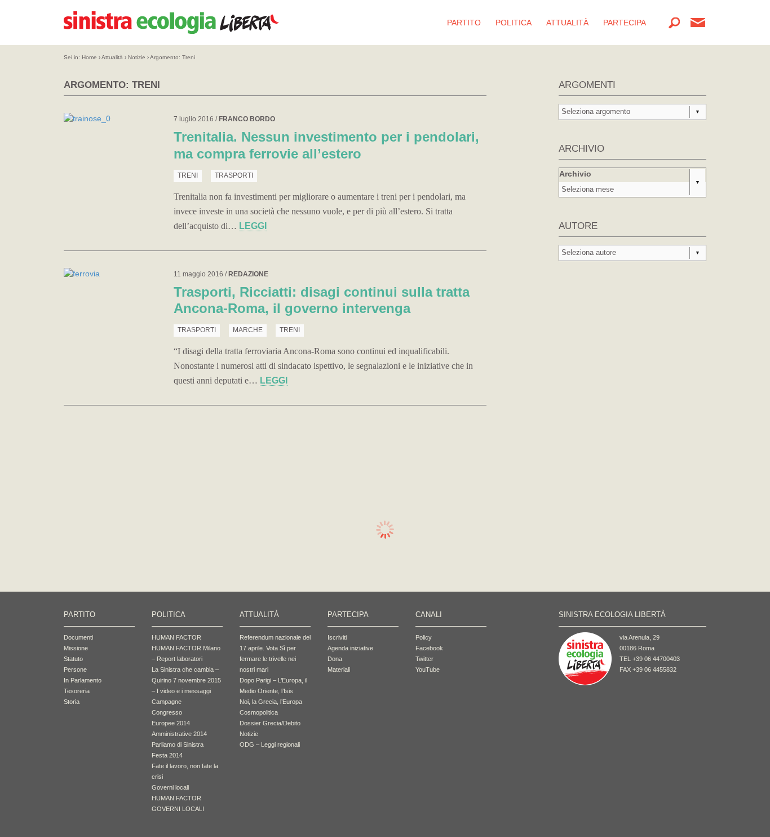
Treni (188, 175)
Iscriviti (337, 637)
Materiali (339, 669)
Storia (71, 701)
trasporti (234, 175)
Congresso (167, 712)
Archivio (575, 173)
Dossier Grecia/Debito (270, 723)
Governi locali (170, 787)
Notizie (136, 57)
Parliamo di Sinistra (177, 744)
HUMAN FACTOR (176, 637)
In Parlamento (82, 680)
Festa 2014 (167, 755)
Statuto (73, 658)
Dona (335, 658)
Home (89, 57)
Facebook (429, 648)
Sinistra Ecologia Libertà (171, 22)
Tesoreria (77, 691)
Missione (76, 648)
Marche (248, 330)
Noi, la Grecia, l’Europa (271, 701)
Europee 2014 (171, 723)
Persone (75, 669)
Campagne (167, 701)
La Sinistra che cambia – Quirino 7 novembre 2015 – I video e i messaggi (186, 680)
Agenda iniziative (350, 648)
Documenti (78, 637)
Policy (423, 637)
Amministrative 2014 (179, 733)
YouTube (427, 669)
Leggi (253, 226)
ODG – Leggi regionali (270, 744)
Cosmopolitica (259, 712)
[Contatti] (697, 22)
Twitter (424, 658)
